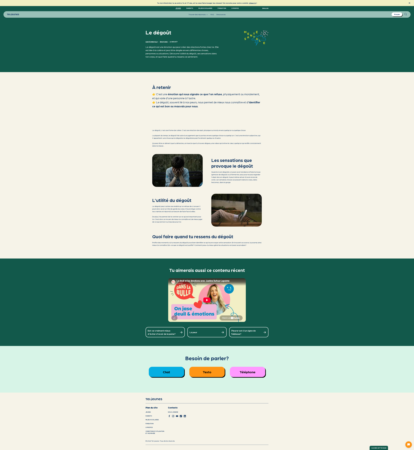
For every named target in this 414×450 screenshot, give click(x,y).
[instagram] (173, 416)
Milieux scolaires (205, 8)
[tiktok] (181, 416)
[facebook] (169, 416)
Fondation (222, 8)
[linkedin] (184, 416)
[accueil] (157, 399)
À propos (235, 8)
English (265, 8)
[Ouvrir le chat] (408, 444)
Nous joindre (173, 412)
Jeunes (178, 8)
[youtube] (177, 416)
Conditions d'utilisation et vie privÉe (155, 432)
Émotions (164, 42)
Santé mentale (152, 42)
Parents (189, 8)
